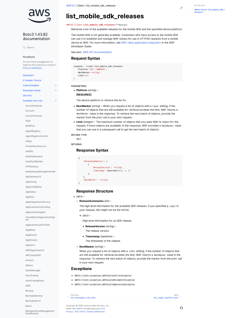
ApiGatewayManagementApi (40, 171)
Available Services (32, 100)
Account (30, 110)
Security (27, 95)
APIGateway (32, 166)
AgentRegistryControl (37, 136)
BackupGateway (34, 295)
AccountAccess (34, 115)
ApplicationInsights (36, 212)
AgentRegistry (33, 131)
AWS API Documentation (97, 52)
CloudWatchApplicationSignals (40, 218)
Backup (29, 290)
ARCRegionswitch (35, 250)
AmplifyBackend (34, 156)
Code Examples (31, 85)
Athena (29, 265)
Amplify (29, 151)
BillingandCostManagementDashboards (40, 312)
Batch (29, 306)
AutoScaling (32, 275)
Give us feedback (32, 68)
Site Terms (80, 311)
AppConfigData (34, 186)
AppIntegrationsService (38, 202)
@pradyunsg (93, 308)
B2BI (28, 285)
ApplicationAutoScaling (38, 207)
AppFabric (31, 191)
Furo (103, 308)
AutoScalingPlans (35, 280)
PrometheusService (36, 146)
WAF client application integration (141, 42)
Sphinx (79, 308)
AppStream (31, 240)
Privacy (69, 311)
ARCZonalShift (33, 255)
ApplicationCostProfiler (38, 224)
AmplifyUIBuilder (34, 161)
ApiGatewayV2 (33, 176)
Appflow (30, 197)
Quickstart (28, 75)
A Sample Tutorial (32, 80)
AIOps (29, 141)
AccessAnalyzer (34, 105)
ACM (28, 120)
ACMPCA (30, 125)
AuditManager (33, 270)
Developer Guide (31, 90)
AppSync (30, 245)
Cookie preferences (96, 311)
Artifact (30, 260)
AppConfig (31, 181)
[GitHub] (181, 309)
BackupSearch (33, 300)
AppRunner (31, 235)
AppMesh (30, 230)
